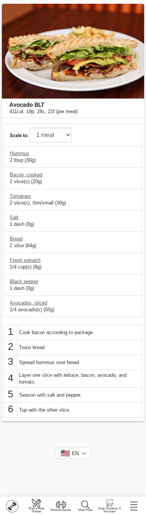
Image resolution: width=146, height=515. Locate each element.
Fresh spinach (25, 260)
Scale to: (19, 135)
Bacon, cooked (26, 175)
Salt (14, 217)
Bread (16, 239)
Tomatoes (20, 196)
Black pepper (24, 281)
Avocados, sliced (28, 303)
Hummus (19, 153)
